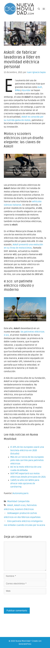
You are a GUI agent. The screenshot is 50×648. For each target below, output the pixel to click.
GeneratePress (25, 644)
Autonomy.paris (20, 493)
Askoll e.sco (20, 505)
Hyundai (26, 90)
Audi (40, 87)
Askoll (10, 505)
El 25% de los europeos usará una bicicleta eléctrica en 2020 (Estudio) (27, 450)
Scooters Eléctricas (24, 509)
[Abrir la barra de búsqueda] (38, 9)
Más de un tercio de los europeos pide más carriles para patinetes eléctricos (27, 460)
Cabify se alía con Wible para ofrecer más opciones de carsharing (24, 483)
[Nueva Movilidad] (19, 8)
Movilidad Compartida (18, 501)
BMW (17, 90)
